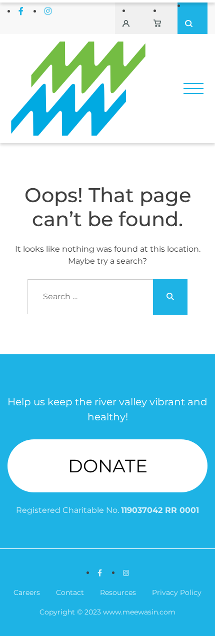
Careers (27, 592)
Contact (70, 592)
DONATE (108, 466)
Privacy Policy (177, 592)
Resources (118, 592)
